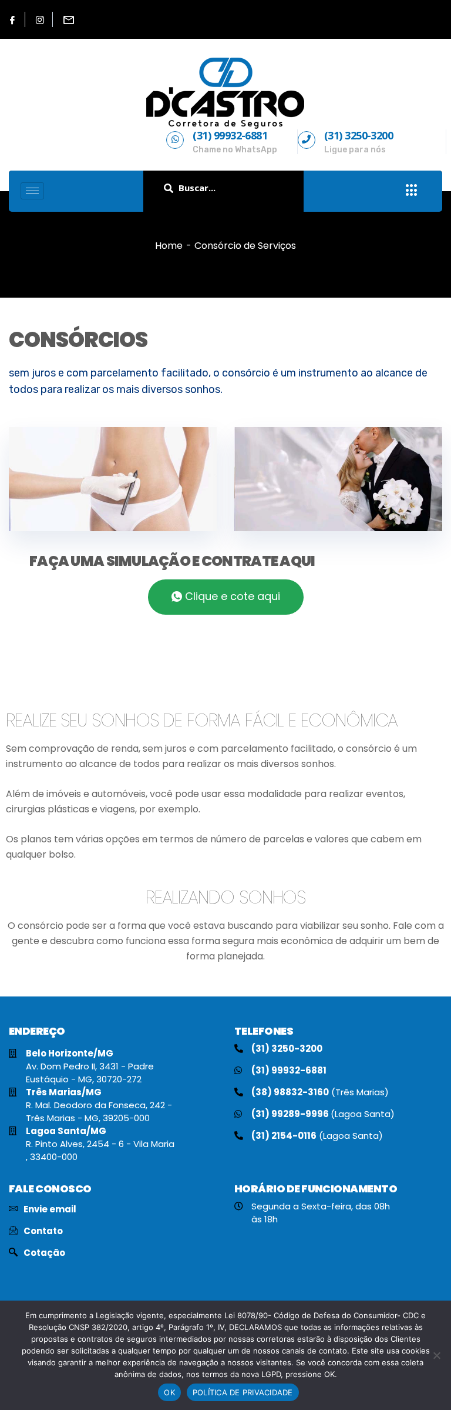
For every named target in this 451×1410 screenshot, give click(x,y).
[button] (226, 597)
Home (169, 245)
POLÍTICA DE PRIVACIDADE (243, 1392)
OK (169, 1392)
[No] (436, 1355)
